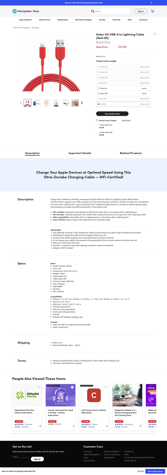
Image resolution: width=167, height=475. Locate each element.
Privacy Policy (89, 460)
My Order (88, 451)
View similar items (112, 113)
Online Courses (44, 19)
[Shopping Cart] (152, 11)
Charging (35, 27)
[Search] (92, 11)
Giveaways (143, 19)
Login (86, 457)
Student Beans (130, 460)
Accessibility (109, 457)
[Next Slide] (82, 103)
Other (130, 19)
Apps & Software (25, 19)
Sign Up (37, 459)
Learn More (126, 120)
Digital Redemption (92, 454)
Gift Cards (116, 19)
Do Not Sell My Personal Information (139, 457)
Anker (103, 56)
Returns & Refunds (111, 451)
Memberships (63, 19)
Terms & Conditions (112, 454)
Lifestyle (102, 19)
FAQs (126, 454)
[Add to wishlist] (154, 33)
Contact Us (128, 451)
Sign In (141, 11)
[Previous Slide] (21, 103)
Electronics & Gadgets (83, 19)
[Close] (151, 2)
